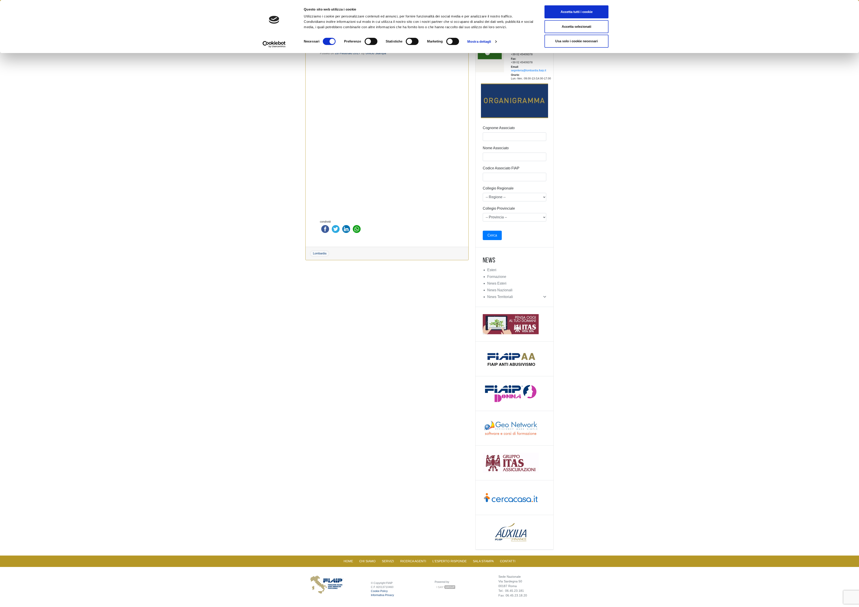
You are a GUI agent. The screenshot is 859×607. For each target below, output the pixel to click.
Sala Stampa (483, 561)
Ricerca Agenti (413, 561)
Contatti (507, 561)
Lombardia (319, 253)
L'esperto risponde (449, 561)
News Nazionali (499, 290)
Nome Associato (496, 148)
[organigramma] (514, 100)
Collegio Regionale (498, 188)
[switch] (371, 41)
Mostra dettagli (479, 41)
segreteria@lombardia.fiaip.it (528, 70)
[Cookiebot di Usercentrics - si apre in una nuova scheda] (274, 44)
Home (348, 561)
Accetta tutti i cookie (577, 12)
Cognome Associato (499, 128)
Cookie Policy (379, 591)
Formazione (496, 277)
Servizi (388, 561)
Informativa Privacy (382, 595)
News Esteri (496, 283)
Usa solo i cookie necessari (576, 41)
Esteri (491, 270)
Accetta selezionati (576, 26)
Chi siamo (367, 561)
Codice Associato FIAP (501, 168)
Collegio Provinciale (499, 208)
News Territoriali (500, 297)
